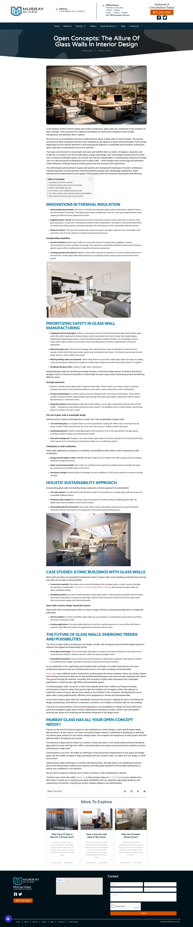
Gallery (93, 26)
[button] (8, 918)
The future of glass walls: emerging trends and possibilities (70, 193)
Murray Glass (22, 887)
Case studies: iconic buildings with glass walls (65, 191)
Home (56, 26)
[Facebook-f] (159, 17)
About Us (67, 26)
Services (79, 26)
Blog (123, 26)
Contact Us (134, 26)
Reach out (80, 777)
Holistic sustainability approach (60, 188)
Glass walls (51, 673)
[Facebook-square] (15, 894)
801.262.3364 (114, 777)
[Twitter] (165, 17)
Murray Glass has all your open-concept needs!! (66, 196)
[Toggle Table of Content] (89, 179)
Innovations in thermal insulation (61, 182)
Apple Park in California (102, 587)
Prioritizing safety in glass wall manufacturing (65, 185)
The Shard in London (82, 587)
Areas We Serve (107, 26)
